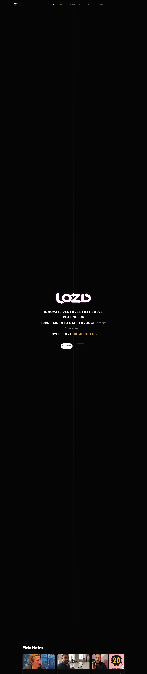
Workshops (70, 4)
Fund (60, 4)
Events (81, 4)
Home (53, 4)
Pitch (90, 4)
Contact (100, 4)
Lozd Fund (81, 346)
